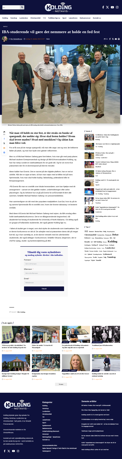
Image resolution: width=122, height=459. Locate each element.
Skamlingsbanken (97, 254)
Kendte (87, 242)
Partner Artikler (93, 251)
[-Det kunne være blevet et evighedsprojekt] (89, 146)
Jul (114, 238)
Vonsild (98, 260)
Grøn (93, 238)
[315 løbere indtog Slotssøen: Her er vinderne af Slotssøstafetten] (89, 173)
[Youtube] (112, 7)
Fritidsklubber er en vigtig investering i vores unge (97, 419)
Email (26, 279)
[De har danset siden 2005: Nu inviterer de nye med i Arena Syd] (89, 200)
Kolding (5, 18)
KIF (92, 242)
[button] (118, 38)
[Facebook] (103, 7)
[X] (107, 7)
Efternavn (28, 269)
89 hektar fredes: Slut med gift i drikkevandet (96, 405)
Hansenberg (99, 238)
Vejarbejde (87, 260)
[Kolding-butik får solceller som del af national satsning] (106, 362)
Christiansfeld (35, 18)
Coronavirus (100, 235)
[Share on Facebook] (110, 38)
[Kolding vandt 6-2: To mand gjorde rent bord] (89, 182)
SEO (86, 254)
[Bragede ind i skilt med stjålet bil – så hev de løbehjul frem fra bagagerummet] (89, 191)
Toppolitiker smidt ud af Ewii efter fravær (75, 374)
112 (44, 18)
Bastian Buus (98, 231)
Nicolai (87, 251)
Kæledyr (99, 248)
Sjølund (90, 254)
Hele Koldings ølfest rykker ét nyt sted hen (95, 450)
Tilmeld (44, 288)
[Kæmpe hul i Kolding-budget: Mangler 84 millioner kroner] (16, 362)
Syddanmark (107, 254)
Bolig (104, 231)
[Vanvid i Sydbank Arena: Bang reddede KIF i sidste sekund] (89, 164)
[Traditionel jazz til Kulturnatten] (106, 334)
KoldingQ (111, 245)
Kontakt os (97, 18)
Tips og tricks (88, 257)
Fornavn (27, 260)
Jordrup (98, 157)
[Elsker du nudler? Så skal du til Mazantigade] (46, 334)
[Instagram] (117, 7)
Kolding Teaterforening (90, 248)
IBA (18, 312)
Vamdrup (13, 18)
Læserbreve (73, 18)
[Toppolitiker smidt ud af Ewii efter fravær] (76, 362)
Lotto (103, 248)
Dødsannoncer (85, 18)
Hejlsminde (106, 238)
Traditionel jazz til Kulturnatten (102, 345)
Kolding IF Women (103, 245)
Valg (104, 257)
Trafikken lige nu (54, 18)
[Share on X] (113, 38)
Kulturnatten (97, 342)
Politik (100, 251)
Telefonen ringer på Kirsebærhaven (92, 431)
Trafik (95, 257)
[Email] (115, 38)
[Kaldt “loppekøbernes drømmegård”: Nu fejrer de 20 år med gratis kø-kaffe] (89, 209)
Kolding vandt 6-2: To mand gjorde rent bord (95, 415)
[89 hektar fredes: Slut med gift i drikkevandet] (89, 155)
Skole (5, 26)
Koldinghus (88, 245)
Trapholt (100, 257)
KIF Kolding (98, 242)
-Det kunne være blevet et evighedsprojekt (108, 144)
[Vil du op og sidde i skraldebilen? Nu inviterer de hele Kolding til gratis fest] (16, 334)
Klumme (105, 242)
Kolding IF (95, 245)
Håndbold (98, 166)
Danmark (108, 235)
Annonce (91, 231)
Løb (97, 175)
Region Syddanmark (108, 251)
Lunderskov (23, 18)
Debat (115, 234)
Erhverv (88, 238)
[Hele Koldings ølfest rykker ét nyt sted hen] (89, 218)
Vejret (93, 260)
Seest (115, 251)
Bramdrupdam (111, 231)
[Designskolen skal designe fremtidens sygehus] (46, 362)
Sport (64, 18)
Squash (97, 185)
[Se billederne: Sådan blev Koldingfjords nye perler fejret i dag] (89, 137)
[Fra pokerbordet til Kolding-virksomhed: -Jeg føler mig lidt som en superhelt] (76, 334)
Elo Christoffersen (16, 39)
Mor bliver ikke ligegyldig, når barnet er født (95, 410)
